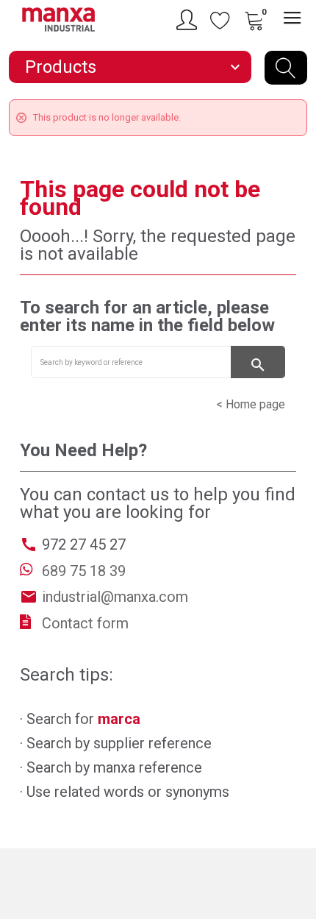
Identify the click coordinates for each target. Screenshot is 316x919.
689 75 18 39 (84, 571)
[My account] (188, 19)
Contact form (85, 623)
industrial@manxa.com (115, 597)
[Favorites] (220, 19)
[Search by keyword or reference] (286, 68)
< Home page (250, 404)
